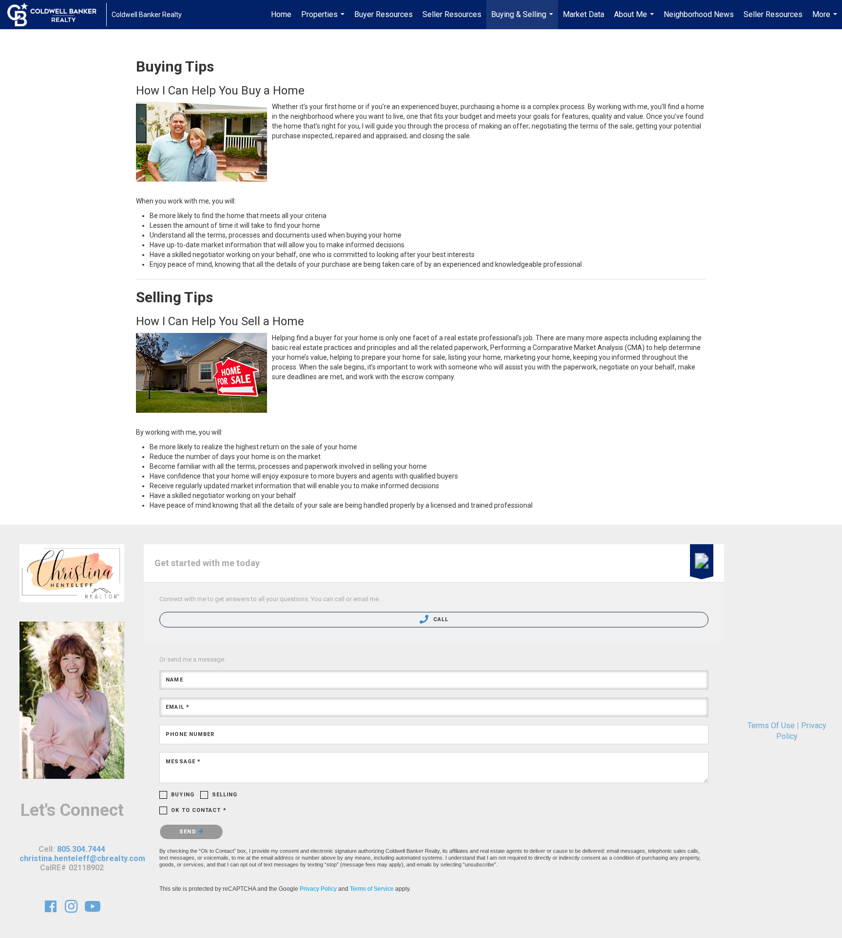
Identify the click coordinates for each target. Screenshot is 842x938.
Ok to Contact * (199, 810)
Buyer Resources (383, 14)
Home (281, 14)
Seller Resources (451, 14)
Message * (183, 761)
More (826, 19)
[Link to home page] (56, 14)
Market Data (583, 14)
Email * (178, 707)
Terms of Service (372, 888)
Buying (182, 794)
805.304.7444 (81, 849)
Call (439, 619)
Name (174, 680)
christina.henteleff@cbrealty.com (82, 858)
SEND (188, 831)
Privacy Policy (318, 888)
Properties (324, 19)
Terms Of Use (771, 725)
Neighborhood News (699, 14)
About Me (635, 19)
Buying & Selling (523, 19)
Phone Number (190, 734)
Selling (225, 794)
